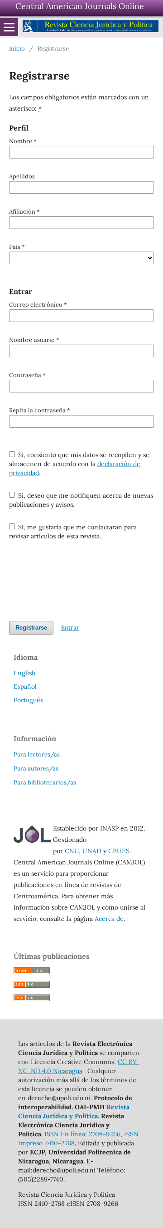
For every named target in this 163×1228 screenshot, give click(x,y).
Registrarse (31, 627)
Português (28, 700)
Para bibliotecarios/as (45, 782)
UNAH (91, 851)
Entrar (70, 627)
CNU (72, 851)
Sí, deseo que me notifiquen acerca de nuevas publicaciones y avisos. (81, 500)
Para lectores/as (37, 754)
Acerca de (109, 919)
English (24, 673)
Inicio (17, 48)
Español (25, 686)
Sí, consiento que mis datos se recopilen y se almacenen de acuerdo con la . (79, 464)
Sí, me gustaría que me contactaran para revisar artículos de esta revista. (73, 531)
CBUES (118, 851)
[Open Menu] (9, 27)
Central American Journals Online (79, 6)
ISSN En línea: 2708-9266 (82, 1134)
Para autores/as (36, 768)
